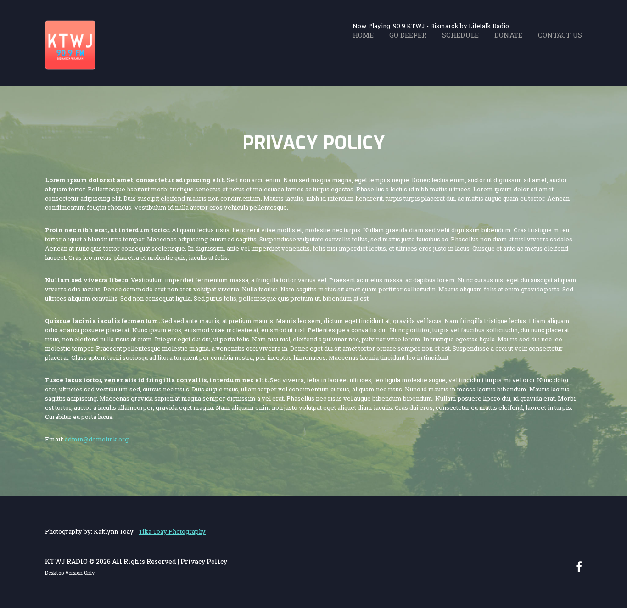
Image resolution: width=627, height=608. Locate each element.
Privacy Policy (203, 561)
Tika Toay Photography (172, 531)
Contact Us (560, 34)
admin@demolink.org (97, 439)
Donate (508, 34)
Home (363, 34)
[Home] (70, 24)
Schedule (460, 34)
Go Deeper (407, 34)
